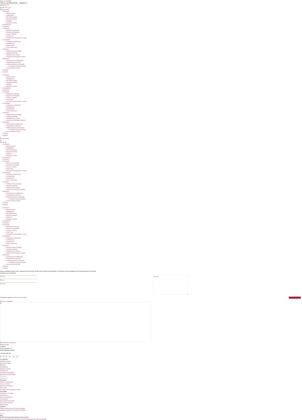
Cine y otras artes (11, 47)
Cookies (17, 419)
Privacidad (10, 419)
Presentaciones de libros (13, 62)
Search (2, 5)
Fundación (6, 11)
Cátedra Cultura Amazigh (13, 51)
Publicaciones (4, 404)
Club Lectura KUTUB (6, 402)
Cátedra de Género (12, 53)
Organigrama (10, 15)
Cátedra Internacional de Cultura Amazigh (12, 408)
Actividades (6, 39)
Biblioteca (6, 58)
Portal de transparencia (28, 419)
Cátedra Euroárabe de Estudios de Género (13, 410)
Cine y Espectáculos (6, 397)
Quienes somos (10, 13)
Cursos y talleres (5, 384)
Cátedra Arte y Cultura (13, 55)
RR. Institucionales (11, 17)
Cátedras (6, 49)
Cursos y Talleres (11, 34)
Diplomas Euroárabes (12, 30)
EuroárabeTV (7, 24)
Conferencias (10, 43)
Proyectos (6, 26)
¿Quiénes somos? (5, 361)
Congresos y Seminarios (13, 41)
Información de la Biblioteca (14, 60)
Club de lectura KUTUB (13, 68)
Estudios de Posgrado (12, 32)
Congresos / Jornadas (6, 393)
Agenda (5, 72)
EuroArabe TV (4, 378)
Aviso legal (3, 419)
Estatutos (9, 21)
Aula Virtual (9, 36)
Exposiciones (10, 45)
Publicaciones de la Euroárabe (15, 64)
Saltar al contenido (5, 1)
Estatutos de (4, 370)
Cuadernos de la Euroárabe (17, 66)
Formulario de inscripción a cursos (16, 38)
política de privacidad (19, 297)
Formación (6, 28)
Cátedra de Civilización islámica (15, 56)
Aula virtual (3, 387)
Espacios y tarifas (11, 23)
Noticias (5, 70)
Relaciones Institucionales (7, 374)
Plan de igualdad (41, 419)
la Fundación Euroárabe (7, 372)
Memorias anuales (11, 19)
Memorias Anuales (5, 363)
